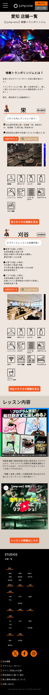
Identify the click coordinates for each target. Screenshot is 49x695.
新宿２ (30, 573)
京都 (20, 609)
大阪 (30, 609)
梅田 (30, 621)
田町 (20, 580)
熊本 (10, 634)
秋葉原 (20, 577)
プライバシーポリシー (12, 666)
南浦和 (20, 603)
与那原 (20, 640)
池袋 (10, 577)
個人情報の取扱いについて (14, 679)
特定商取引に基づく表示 (13, 675)
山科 (20, 621)
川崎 (10, 597)
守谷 (10, 600)
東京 (9, 568)
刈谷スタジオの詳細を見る (24, 388)
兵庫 (10, 616)
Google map (30, 138)
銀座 (10, 573)
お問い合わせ (8, 684)
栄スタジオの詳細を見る (24, 221)
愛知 (10, 609)
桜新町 (10, 580)
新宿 (20, 573)
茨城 (10, 591)
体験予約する (11, 138)
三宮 (10, 624)
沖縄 (20, 634)
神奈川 (10, 585)
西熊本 (10, 645)
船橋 (30, 597)
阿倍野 (30, 628)
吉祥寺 (30, 577)
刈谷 (10, 628)
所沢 (20, 597)
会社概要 (6, 661)
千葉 (30, 585)
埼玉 (20, 585)
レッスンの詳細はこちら (24, 540)
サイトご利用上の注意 (12, 670)
